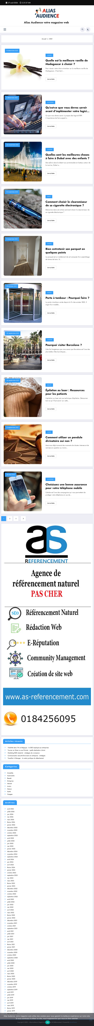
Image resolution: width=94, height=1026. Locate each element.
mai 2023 (10, 878)
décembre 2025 (12, 827)
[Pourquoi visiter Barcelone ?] (23, 350)
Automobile (10, 776)
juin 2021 (10, 936)
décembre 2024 (12, 851)
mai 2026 (10, 817)
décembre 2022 (12, 888)
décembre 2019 (12, 981)
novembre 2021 (12, 923)
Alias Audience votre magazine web (46, 22)
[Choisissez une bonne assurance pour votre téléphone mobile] (23, 491)
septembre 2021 (12, 928)
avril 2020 (10, 971)
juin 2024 (10, 862)
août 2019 (10, 992)
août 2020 (10, 960)
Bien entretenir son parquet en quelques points (65, 250)
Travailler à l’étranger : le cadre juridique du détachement (26, 758)
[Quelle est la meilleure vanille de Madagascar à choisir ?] (23, 67)
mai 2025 (10, 846)
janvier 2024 (11, 870)
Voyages (49, 149)
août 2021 (10, 931)
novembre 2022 (12, 891)
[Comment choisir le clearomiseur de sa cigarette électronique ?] (23, 208)
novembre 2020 (12, 952)
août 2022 (10, 899)
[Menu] (5, 29)
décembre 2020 (12, 950)
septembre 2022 (12, 896)
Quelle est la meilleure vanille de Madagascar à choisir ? (67, 62)
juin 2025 (10, 843)
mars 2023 (10, 881)
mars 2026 (10, 819)
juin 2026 (10, 814)
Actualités (10, 773)
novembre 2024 (12, 854)
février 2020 (11, 976)
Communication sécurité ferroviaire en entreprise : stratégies (26, 756)
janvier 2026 (11, 825)
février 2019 (11, 1008)
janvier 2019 (11, 1011)
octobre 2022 (11, 894)
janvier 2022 (11, 918)
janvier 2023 (11, 886)
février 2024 (11, 867)
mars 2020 (10, 973)
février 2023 (11, 883)
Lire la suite (50, 79)
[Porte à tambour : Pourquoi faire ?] (23, 303)
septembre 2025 (12, 835)
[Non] (90, 1019)
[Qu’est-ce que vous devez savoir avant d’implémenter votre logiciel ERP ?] (23, 114)
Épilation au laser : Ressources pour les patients (65, 392)
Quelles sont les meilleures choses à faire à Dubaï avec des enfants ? (67, 156)
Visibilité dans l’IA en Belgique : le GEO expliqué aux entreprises (28, 748)
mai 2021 (10, 939)
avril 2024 (10, 865)
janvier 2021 (11, 947)
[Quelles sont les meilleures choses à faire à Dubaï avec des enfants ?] (23, 161)
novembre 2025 (12, 830)
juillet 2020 (10, 963)
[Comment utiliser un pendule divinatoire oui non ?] (23, 444)
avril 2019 (10, 1003)
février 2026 (11, 822)
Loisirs (49, 432)
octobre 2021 (11, 926)
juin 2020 (10, 966)
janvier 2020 (11, 979)
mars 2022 (10, 912)
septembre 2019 (12, 989)
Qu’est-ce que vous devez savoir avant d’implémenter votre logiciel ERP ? (67, 109)
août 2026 (10, 809)
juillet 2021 (10, 934)
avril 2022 (10, 910)
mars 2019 (10, 1005)
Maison (49, 55)
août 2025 (10, 838)
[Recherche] (82, 29)
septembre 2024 (12, 857)
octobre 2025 (11, 833)
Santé (49, 196)
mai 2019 (10, 1000)
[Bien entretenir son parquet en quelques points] (23, 256)
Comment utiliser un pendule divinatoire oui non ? (64, 439)
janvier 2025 (11, 849)
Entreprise (50, 102)
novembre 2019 (12, 984)
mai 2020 (10, 968)
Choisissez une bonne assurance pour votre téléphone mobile (66, 486)
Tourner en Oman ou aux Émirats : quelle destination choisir (26, 750)
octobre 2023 (11, 873)
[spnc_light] (88, 29)
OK (48, 1022)
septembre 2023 (12, 875)
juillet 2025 (10, 841)
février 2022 (11, 915)
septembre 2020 (12, 958)
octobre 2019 (11, 987)
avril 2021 (10, 942)
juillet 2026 (10, 811)
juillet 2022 (10, 902)
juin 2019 (10, 997)
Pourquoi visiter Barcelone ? (64, 345)
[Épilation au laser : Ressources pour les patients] (23, 397)
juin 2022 (10, 904)
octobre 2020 (11, 955)
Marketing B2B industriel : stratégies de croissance (24, 753)
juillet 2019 (10, 995)
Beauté (49, 385)
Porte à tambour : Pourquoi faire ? (67, 298)
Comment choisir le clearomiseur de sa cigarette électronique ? (66, 203)
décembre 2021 (12, 920)
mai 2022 (10, 907)
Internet (9, 783)
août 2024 (10, 859)
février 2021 (11, 944)
